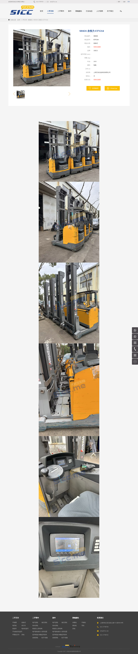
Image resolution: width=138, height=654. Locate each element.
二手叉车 (24, 20)
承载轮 (74, 622)
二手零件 (35, 618)
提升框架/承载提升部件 (39, 634)
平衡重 (14, 622)
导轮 (83, 625)
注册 (124, 1)
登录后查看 (97, 47)
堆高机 (14, 625)
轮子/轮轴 (45, 637)
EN (129, 1)
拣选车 (14, 628)
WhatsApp (113, 88)
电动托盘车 (25, 628)
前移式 (30, 20)
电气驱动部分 (36, 631)
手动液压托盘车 (17, 631)
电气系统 (35, 622)
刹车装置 (44, 631)
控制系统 (35, 637)
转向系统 (35, 625)
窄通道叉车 (15, 634)
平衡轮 (84, 622)
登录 (119, 1)
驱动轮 (74, 625)
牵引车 (24, 625)
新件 (54, 618)
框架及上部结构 (37, 628)
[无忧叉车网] (65, 646)
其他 (23, 634)
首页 (41, 11)
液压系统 (44, 622)
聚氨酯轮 (75, 618)
